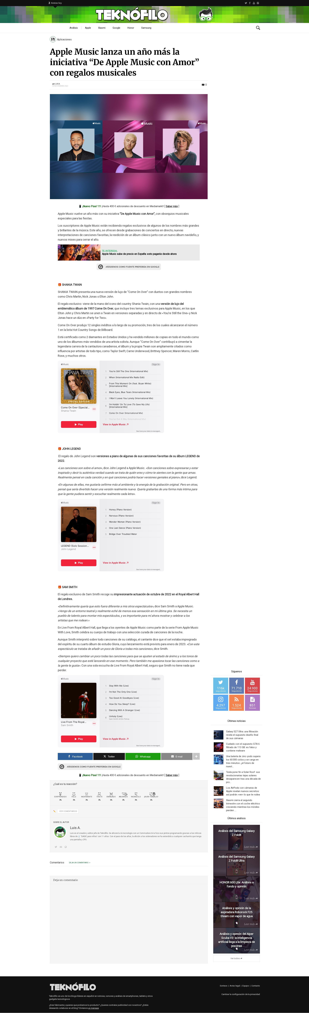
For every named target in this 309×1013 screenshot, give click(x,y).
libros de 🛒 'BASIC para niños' (83, 836)
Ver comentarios (68, 811)
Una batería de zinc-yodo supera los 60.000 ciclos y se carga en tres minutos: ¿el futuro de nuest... (243, 761)
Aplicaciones (64, 39)
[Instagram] (258, 3)
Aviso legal (235, 986)
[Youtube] (254, 3)
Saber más (172, 206)
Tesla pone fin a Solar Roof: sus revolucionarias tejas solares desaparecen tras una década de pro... (243, 777)
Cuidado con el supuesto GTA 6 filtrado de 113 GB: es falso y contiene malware (243, 747)
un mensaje (93, 1008)
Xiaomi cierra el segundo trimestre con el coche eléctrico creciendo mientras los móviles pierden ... (243, 805)
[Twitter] (246, 3)
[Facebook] (250, 3)
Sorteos (223, 986)
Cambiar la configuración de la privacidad (240, 994)
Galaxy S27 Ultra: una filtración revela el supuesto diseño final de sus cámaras (242, 735)
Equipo (245, 986)
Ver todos (235, 958)
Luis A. (57, 84)
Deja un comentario (79, 863)
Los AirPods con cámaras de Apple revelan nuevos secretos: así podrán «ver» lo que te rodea (243, 791)
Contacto (255, 986)
